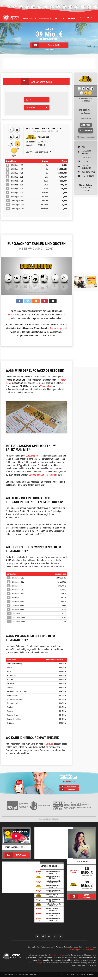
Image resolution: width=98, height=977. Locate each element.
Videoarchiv (45, 386)
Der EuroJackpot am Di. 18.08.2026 (53, 886)
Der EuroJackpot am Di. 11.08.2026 (53, 905)
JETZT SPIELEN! (86, 130)
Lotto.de (49, 743)
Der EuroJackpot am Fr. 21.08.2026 (53, 877)
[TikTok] (91, 17)
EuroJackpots (32, 455)
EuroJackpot (14, 314)
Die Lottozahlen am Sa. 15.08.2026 (53, 891)
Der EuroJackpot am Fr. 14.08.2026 (53, 895)
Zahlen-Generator (56, 955)
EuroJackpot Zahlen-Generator (42, 474)
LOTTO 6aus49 (89, 949)
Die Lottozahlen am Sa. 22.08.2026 (53, 872)
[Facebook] (81, 17)
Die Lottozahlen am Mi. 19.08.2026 (53, 882)
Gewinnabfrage (35, 963)
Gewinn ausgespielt (58, 328)
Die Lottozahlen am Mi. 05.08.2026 (53, 914)
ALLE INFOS (85, 125)
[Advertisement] (49, 63)
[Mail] (88, 17)
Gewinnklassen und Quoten (37, 152)
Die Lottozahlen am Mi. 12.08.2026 (53, 900)
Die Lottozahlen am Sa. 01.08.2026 (53, 919)
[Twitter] (95, 17)
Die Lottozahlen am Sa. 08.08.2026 (53, 909)
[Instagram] (84, 17)
